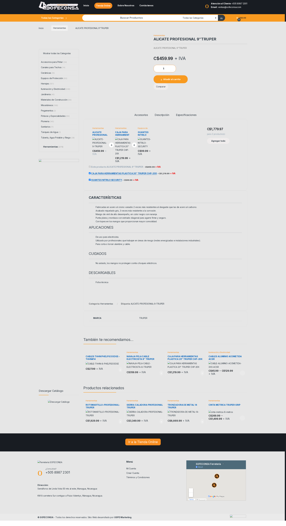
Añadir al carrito (172, 79)
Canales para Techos (53, 67)
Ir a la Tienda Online (143, 442)
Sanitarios (47, 126)
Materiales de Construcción (56, 99)
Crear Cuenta (132, 473)
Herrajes (47, 83)
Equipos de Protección (143, 129)
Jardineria (48, 94)
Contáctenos (146, 5)
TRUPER (143, 318)
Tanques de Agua (51, 132)
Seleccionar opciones (239, 373)
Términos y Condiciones (138, 477)
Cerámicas (48, 73)
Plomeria (47, 121)
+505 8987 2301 (239, 3)
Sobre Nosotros (126, 5)
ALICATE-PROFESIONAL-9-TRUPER (147, 303)
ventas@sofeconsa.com (229, 7)
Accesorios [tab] (141, 115)
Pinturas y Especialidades (55, 116)
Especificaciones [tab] (186, 115)
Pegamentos (48, 110)
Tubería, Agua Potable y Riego (57, 137)
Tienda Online (103, 5)
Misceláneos (49, 105)
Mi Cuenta (131, 468)
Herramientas (59, 28)
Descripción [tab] (162, 115)
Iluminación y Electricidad (219, 352)
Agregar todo (218, 141)
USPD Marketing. (123, 517)
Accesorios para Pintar (54, 62)
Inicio (86, 5)
